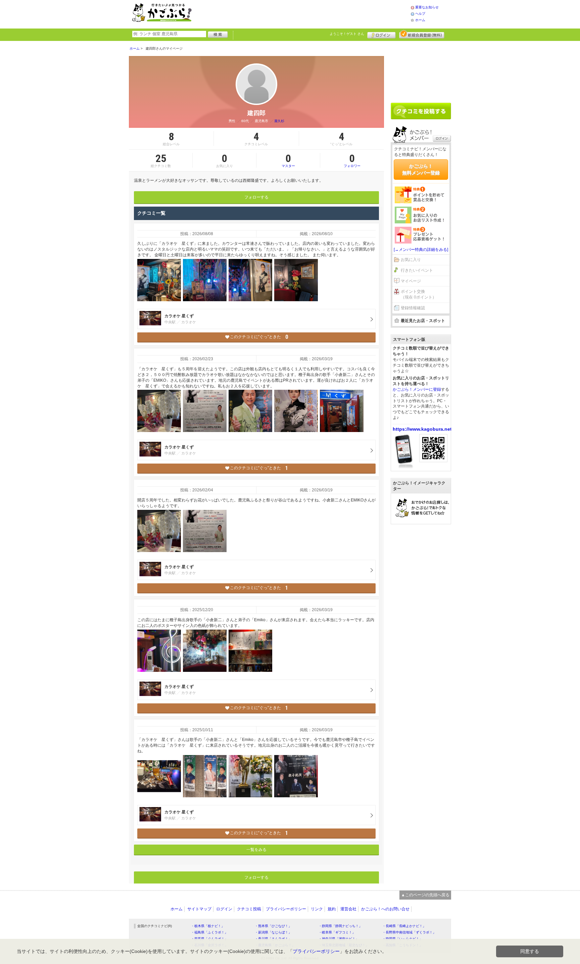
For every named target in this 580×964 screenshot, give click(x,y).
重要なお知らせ (427, 7)
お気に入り (411, 259)
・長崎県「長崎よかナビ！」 (404, 926)
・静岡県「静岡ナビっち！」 (340, 926)
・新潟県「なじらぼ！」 (273, 932)
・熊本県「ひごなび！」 (273, 926)
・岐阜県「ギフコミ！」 (337, 932)
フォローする (256, 197)
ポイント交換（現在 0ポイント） (418, 294)
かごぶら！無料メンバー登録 (421, 169)
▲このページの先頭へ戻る (425, 895)
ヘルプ (420, 13)
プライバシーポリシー (286, 909)
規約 (332, 909)
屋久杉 (279, 121)
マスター (288, 160)
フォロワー (352, 160)
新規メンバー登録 (421, 34)
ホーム (420, 20)
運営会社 (348, 909)
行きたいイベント (417, 270)
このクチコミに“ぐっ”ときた (259, 337)
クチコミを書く (421, 111)
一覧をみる (256, 849)
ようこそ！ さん (347, 34)
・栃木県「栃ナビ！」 (208, 926)
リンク (317, 909)
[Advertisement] (308, 13)
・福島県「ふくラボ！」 (209, 932)
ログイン (381, 34)
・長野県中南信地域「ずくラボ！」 (409, 932)
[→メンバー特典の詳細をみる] (421, 249)
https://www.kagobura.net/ (423, 429)
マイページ (411, 281)
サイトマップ (199, 909)
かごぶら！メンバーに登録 (417, 389)
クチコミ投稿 (249, 909)
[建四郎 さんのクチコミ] (159, 280)
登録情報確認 (413, 308)
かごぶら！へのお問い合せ (385, 909)
